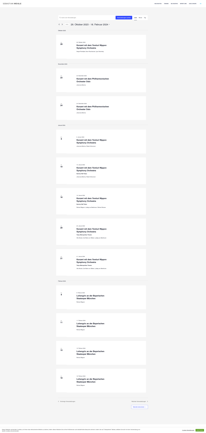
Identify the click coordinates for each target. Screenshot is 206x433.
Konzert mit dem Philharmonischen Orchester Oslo (93, 80)
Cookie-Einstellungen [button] (188, 430)
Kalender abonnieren (138, 407)
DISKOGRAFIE (192, 3)
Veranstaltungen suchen (124, 17)
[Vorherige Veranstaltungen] (59, 24)
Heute (67, 24)
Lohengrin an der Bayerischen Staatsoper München (90, 297)
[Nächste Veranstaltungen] (62, 24)
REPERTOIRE (183, 3)
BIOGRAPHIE (174, 3)
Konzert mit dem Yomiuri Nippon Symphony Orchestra (92, 46)
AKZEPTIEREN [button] (200, 430)
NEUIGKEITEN (158, 3)
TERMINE (166, 3)
